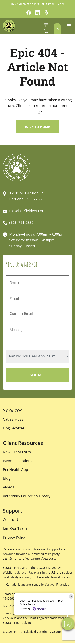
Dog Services (14, 428)
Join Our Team (15, 528)
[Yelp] (46, 12)
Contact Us (12, 519)
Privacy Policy (14, 537)
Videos (8, 487)
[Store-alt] (37, 12)
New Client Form (17, 451)
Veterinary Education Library (26, 495)
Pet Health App (15, 469)
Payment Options (17, 460)
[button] (69, 25)
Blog (6, 478)
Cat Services (13, 419)
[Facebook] (28, 12)
